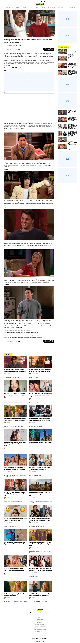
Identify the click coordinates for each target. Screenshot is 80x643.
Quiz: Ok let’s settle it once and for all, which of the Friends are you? (21, 332)
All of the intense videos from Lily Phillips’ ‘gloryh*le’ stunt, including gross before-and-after (14, 570)
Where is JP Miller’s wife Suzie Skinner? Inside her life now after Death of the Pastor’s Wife (72, 65)
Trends (18, 7)
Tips (76, 0)
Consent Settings (40, 629)
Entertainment (9, 7)
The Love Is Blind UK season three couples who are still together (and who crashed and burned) (72, 52)
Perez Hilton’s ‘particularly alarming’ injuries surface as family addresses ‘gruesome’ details (72, 126)
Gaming (24, 7)
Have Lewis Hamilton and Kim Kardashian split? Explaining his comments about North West (72, 133)
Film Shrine (60, 7)
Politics (31, 7)
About (40, 617)
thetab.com (38, 638)
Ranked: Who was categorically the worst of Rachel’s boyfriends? (20, 335)
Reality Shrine (51, 7)
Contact (65, 0)
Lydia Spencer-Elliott (12, 49)
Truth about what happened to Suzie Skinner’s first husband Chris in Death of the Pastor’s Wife (72, 140)
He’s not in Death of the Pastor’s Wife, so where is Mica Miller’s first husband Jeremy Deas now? (40, 395)
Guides (43, 7)
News (2, 7)
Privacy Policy (40, 631)
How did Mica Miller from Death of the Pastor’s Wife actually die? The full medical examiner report (15, 443)
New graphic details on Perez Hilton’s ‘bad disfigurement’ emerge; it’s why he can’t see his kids (72, 112)
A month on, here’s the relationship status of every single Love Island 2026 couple (72, 119)
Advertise (70, 0)
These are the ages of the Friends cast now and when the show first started (23, 337)
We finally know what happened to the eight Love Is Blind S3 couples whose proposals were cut (14, 493)
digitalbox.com (41, 641)
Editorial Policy (40, 624)
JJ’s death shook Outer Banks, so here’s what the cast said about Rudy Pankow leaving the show (40, 543)
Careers (40, 619)
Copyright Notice (40, 626)
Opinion (37, 7)
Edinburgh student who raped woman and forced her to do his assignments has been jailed (39, 493)
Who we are (58, 0)
